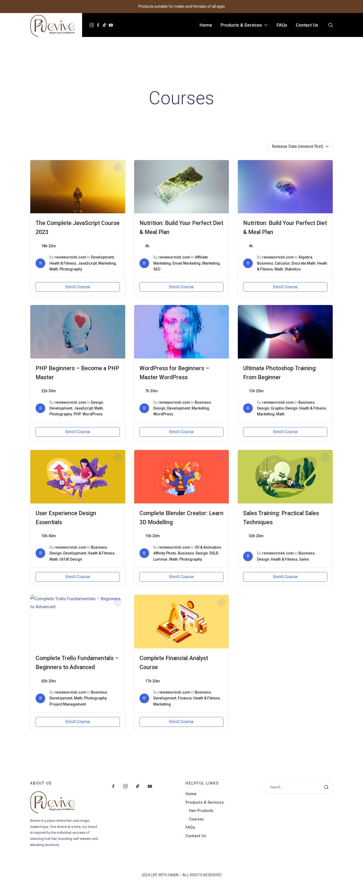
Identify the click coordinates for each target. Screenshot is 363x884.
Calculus (282, 263)
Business (265, 263)
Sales (304, 559)
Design (97, 402)
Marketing (107, 263)
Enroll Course (77, 286)
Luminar (160, 559)
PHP (77, 414)
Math (53, 269)
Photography (71, 269)
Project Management (67, 704)
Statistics (293, 269)
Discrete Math (303, 263)
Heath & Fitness (62, 263)
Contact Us (195, 835)
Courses (196, 819)
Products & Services (204, 802)
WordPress (93, 414)
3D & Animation (208, 547)
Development (102, 257)
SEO (157, 269)
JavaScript (87, 263)
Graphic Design (284, 408)
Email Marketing (186, 263)
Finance (185, 698)
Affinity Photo (164, 553)
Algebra (305, 257)
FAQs (190, 827)
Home (191, 793)
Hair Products (201, 810)
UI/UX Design (71, 559)
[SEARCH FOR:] (298, 787)
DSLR (213, 553)
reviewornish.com (70, 257)
